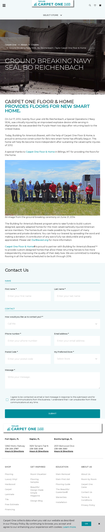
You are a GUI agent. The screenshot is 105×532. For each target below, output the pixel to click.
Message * (10, 370)
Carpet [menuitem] (8, 489)
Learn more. (69, 527)
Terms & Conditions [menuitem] (86, 498)
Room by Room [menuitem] (89, 479)
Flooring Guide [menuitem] (63, 484)
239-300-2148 (36, 448)
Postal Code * (11, 352)
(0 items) (100, 5)
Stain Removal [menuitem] (63, 474)
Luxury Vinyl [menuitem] (11, 479)
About (24, 44)
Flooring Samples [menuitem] (34, 480)
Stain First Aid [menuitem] (63, 479)
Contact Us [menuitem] (86, 492)
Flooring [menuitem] (9, 474)
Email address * (61, 334)
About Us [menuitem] (85, 474)
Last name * (59, 289)
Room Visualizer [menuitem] (38, 474)
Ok (86, 523)
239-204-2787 (12, 448)
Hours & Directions (14, 451)
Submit (52, 413)
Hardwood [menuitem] (10, 484)
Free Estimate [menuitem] (12, 504)
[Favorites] (95, 5)
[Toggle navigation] (4, 5)
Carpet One (10, 44)
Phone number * (13, 334)
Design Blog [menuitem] (36, 501)
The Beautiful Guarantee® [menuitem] (62, 490)
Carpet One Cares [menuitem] (87, 485)
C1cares (35, 44)
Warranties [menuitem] (61, 497)
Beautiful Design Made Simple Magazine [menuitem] (36, 491)
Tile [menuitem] (7, 499)
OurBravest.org (39, 240)
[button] (90, 5)
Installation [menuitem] (61, 502)
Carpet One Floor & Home (40, 152)
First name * (11, 289)
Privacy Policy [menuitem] (88, 505)
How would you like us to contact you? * (24, 317)
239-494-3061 (60, 448)
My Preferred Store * (64, 352)
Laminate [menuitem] (9, 494)
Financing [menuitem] (10, 509)
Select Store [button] (50, 15)
